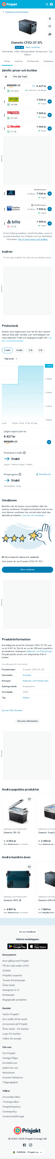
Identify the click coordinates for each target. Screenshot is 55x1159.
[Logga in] (51, 4)
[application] (27, 394)
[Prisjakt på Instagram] (30, 1144)
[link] (18, 821)
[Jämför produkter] (49, 34)
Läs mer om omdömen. (33, 515)
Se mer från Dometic (12, 710)
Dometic (27, 675)
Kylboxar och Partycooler (16, 12)
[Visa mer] (4, 88)
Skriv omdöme (33, 47)
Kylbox (26, 697)
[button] (49, 18)
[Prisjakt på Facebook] (24, 1144)
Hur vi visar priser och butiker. (33, 239)
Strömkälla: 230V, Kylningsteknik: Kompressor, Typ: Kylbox (27, 53)
